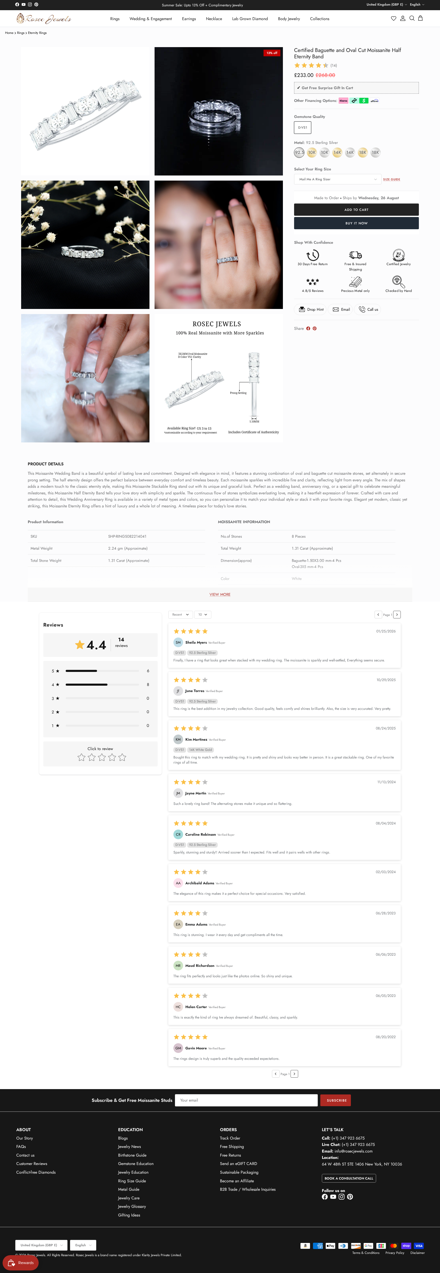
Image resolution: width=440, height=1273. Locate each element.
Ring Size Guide (132, 1181)
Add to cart (357, 209)
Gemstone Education (136, 1164)
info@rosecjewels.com (354, 1151)
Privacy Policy (395, 1252)
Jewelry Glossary (132, 1206)
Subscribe (337, 1100)
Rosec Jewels (36, 1255)
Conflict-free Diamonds (36, 1172)
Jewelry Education (133, 1172)
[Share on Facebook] (308, 328)
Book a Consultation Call (349, 1178)
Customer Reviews (31, 1164)
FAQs (21, 1146)
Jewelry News (129, 1146)
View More (220, 594)
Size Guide (391, 179)
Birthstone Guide (132, 1155)
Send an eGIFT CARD (238, 1164)
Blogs (123, 1138)
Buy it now (357, 223)
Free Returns (230, 1155)
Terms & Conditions (365, 1252)
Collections (319, 19)
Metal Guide (128, 1189)
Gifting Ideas (129, 1215)
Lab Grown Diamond (250, 19)
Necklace (214, 19)
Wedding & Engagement (151, 19)
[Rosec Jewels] (44, 18)
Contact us (25, 1155)
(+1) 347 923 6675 (348, 1138)
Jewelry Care (129, 1198)
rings (20, 32)
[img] (311, 65)
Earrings (189, 19)
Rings (114, 19)
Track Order (230, 1138)
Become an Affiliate (237, 1181)
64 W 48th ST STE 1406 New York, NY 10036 (362, 1164)
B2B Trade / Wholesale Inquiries (248, 1189)
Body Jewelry (289, 19)
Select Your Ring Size (312, 169)
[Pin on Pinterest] (315, 328)
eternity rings (37, 32)
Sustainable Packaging (239, 1172)
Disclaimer (417, 1252)
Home (9, 32)
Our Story (24, 1138)
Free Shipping (232, 1146)
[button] (394, 18)
